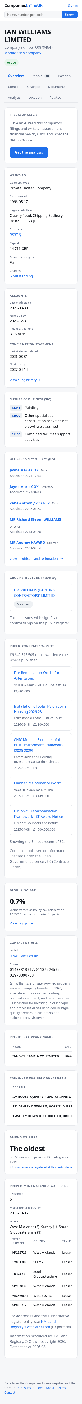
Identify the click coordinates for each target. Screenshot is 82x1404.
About (50, 1388)
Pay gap (64, 76)
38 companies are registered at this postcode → (41, 1167)
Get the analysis (29, 152)
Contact (9, 1392)
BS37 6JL (16, 234)
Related (55, 97)
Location (35, 97)
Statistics (24, 1388)
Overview (16, 76)
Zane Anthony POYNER (30, 503)
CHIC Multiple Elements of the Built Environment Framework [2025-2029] (39, 745)
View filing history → (25, 380)
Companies (23, 5)
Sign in (73, 5)
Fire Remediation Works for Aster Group (36, 675)
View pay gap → (21, 923)
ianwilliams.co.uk (24, 955)
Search (69, 14)
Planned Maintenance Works (38, 783)
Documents (56, 86)
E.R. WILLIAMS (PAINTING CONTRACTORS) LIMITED (34, 593)
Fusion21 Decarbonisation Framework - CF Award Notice (38, 814)
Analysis (14, 97)
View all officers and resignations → (36, 558)
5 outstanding (21, 276)
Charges (33, 86)
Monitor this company (22, 52)
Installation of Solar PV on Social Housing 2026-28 (40, 709)
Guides (38, 1388)
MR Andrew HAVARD (27, 542)
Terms (61, 1388)
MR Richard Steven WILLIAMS (35, 519)
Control (13, 86)
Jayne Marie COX (24, 470)
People (40, 76)
